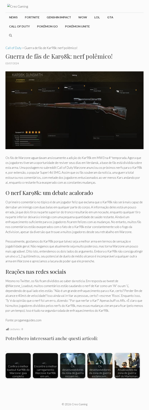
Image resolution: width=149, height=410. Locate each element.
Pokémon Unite (77, 26)
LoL (97, 17)
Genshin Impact (59, 17)
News (13, 17)
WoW (82, 17)
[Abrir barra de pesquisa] (10, 35)
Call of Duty (19, 26)
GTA (110, 17)
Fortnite (32, 17)
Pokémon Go (47, 26)
